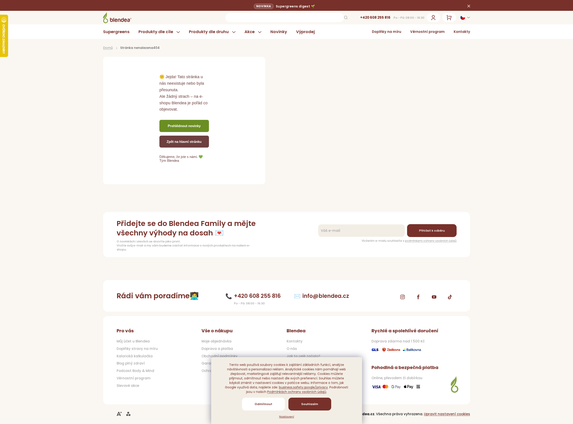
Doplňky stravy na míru (137, 348)
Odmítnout (263, 404)
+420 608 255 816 (375, 17)
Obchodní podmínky (220, 356)
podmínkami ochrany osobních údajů (431, 241)
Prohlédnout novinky (184, 126)
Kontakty (462, 31)
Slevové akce (128, 385)
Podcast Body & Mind (135, 371)
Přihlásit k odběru (432, 230)
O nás (292, 348)
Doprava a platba (217, 348)
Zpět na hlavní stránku (184, 142)
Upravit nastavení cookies (447, 414)
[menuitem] (118, 31)
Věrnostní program (427, 31)
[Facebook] (418, 297)
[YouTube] (434, 297)
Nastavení (286, 417)
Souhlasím (309, 404)
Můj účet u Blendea (133, 341)
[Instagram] (402, 297)
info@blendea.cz (325, 296)
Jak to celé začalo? (303, 356)
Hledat (346, 17)
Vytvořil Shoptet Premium (128, 414)
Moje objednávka (216, 341)
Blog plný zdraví (131, 363)
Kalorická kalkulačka (135, 356)
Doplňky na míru (386, 31)
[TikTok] (450, 297)
